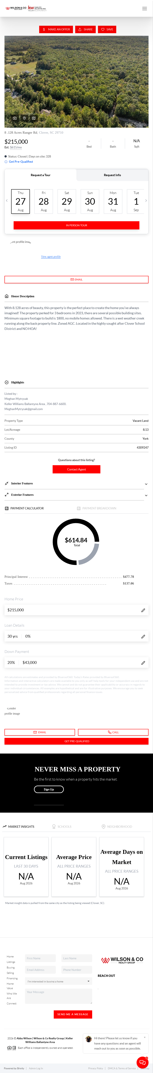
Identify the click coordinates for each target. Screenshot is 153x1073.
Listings (11, 961)
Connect (11, 1003)
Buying (11, 967)
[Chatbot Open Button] (143, 1063)
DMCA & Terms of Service (122, 1068)
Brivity (20, 1068)
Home (10, 956)
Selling (10, 972)
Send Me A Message (72, 1014)
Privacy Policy (95, 1068)
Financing (12, 978)
